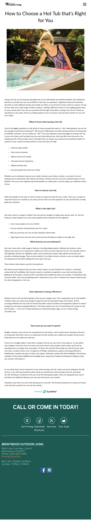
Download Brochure (39, 428)
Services (51, 426)
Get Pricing (27, 426)
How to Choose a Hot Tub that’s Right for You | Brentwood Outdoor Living (13, 4)
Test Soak (64, 426)
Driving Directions (11, 456)
